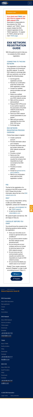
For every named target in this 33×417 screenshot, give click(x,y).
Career (3, 307)
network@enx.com (14, 213)
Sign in (17, 274)
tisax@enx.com (5, 359)
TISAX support (16, 209)
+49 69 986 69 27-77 (7, 357)
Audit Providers (5, 370)
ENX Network (10, 289)
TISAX (20, 16)
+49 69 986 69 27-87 (7, 380)
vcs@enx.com (5, 383)
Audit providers (5, 346)
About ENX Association (7, 301)
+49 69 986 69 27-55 (7, 333)
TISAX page (14, 36)
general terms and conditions (17, 171)
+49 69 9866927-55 (20, 207)
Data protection (15, 395)
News (2, 309)
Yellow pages (4, 325)
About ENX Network (6, 320)
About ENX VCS (5, 367)
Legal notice (4, 395)
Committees (4, 312)
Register (17, 279)
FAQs (2, 349)
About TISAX (4, 343)
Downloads (4, 328)
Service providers (6, 322)
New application (5, 304)
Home (2, 289)
